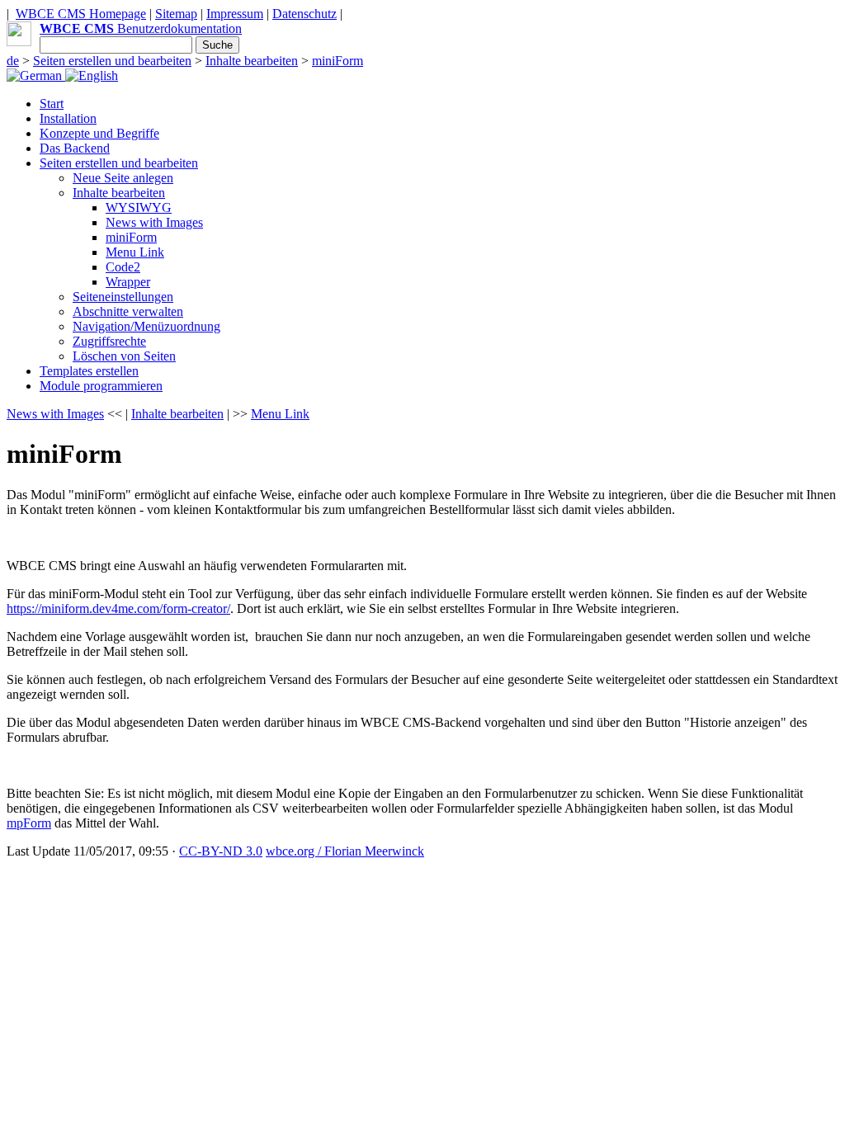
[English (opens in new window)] (91, 75)
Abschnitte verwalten (128, 311)
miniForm (337, 61)
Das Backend (75, 148)
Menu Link (135, 252)
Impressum (234, 14)
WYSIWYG (139, 207)
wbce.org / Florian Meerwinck (345, 851)
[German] (36, 75)
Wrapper (128, 282)
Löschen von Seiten (124, 356)
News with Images (154, 222)
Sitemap (176, 14)
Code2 (123, 267)
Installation (68, 118)
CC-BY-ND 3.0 (220, 851)
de (13, 61)
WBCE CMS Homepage (81, 14)
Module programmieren (101, 386)
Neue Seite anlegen (123, 178)
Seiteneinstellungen (123, 297)
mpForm (29, 823)
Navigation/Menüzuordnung (146, 326)
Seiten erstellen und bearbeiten (112, 61)
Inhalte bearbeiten (251, 61)
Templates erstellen (89, 371)
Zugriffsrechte (109, 341)
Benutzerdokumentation (141, 28)
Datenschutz (304, 14)
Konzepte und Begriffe (99, 133)
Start (52, 104)
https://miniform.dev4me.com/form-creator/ (118, 608)
